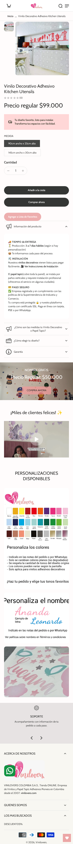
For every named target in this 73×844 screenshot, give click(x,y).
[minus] (8, 171)
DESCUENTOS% (13, 824)
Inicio (10, 16)
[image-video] (36, 439)
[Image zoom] (42, 48)
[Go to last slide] (31, 738)
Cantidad (10, 162)
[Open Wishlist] (67, 838)
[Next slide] (41, 738)
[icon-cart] (8, 6)
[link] (36, 390)
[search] (60, 6)
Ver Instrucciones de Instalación (41, 266)
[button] (36, 190)
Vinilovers (41, 842)
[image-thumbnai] (9, 26)
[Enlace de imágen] (36, 618)
